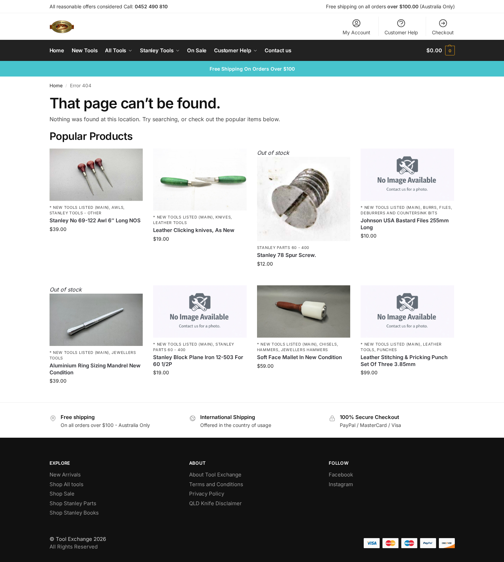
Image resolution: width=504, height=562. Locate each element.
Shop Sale (62, 493)
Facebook (341, 474)
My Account (356, 32)
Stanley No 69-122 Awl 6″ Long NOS (95, 220)
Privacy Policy (206, 493)
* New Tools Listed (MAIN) (79, 207)
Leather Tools (170, 222)
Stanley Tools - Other (76, 213)
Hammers (267, 349)
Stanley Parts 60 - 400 (283, 247)
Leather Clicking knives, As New (194, 230)
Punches (387, 349)
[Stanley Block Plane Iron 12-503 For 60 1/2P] (200, 311)
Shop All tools (66, 484)
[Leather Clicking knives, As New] (200, 180)
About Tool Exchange (215, 474)
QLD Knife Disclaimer (215, 503)
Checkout (443, 32)
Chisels (328, 344)
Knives (223, 217)
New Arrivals (65, 474)
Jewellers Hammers (304, 349)
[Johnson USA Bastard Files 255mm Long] (407, 175)
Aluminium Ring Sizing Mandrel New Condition (95, 369)
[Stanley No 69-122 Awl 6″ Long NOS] (96, 175)
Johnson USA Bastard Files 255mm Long (405, 224)
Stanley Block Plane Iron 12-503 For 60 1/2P (198, 360)
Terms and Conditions (216, 484)
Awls (117, 207)
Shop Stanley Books (74, 512)
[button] (440, 50)
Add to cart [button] (96, 244)
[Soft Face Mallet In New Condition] (304, 311)
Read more (304, 278)
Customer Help (401, 32)
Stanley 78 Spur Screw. (286, 255)
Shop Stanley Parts (73, 503)
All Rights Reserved (74, 546)
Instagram (341, 484)
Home (56, 85)
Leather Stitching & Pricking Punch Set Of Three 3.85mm (404, 360)
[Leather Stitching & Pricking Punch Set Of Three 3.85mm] (407, 311)
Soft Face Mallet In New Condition (299, 357)
